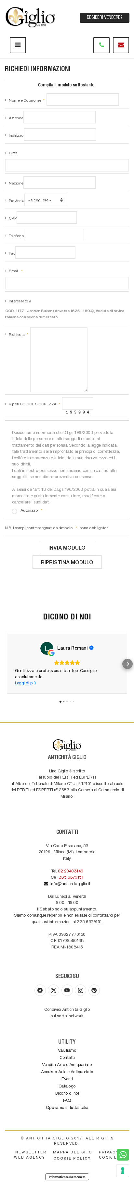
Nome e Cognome (25, 100)
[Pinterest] (94, 990)
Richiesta (17, 334)
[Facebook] (40, 990)
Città (13, 152)
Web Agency (29, 1157)
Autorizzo (29, 510)
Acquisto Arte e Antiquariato (67, 1071)
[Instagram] (80, 990)
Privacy (109, 1152)
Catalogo (67, 1085)
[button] (6, 664)
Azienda (16, 117)
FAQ (67, 1100)
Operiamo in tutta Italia (67, 1107)
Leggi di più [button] (25, 682)
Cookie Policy (72, 1158)
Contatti (67, 1057)
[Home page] (31, 16)
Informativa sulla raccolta (67, 1177)
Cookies (109, 1157)
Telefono (16, 235)
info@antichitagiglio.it (69, 883)
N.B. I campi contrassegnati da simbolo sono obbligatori (57, 527)
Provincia (16, 200)
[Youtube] (67, 990)
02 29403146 (70, 870)
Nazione (16, 182)
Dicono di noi (67, 1093)
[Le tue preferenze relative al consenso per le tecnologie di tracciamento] (122, 1170)
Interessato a (20, 300)
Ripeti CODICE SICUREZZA (33, 403)
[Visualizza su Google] (46, 648)
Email (14, 270)
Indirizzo (16, 135)
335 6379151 (71, 877)
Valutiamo (67, 1050)
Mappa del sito (72, 1152)
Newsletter (31, 1152)
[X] (53, 990)
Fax (12, 253)
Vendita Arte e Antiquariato (67, 1064)
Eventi (67, 1078)
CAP (13, 218)
